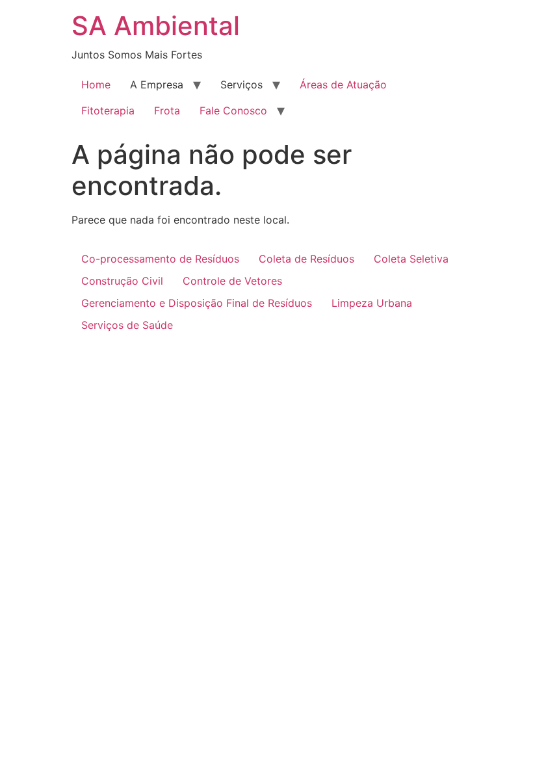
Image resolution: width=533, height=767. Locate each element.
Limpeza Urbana (372, 302)
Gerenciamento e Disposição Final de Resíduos (196, 302)
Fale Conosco (233, 110)
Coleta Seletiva (411, 258)
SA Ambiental (156, 26)
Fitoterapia (108, 110)
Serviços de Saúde (127, 325)
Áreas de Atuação (343, 84)
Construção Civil (122, 280)
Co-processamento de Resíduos (160, 258)
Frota (167, 110)
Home (95, 84)
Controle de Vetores (232, 280)
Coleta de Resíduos (306, 258)
